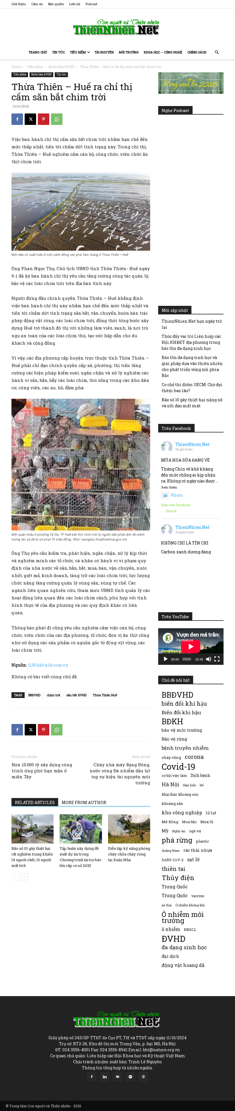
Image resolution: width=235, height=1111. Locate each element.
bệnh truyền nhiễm (185, 748)
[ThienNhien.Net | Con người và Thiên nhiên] (117, 27)
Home (16, 66)
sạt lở (193, 859)
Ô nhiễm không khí (190, 905)
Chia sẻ (171, 511)
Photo (177, 495)
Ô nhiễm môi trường (183, 917)
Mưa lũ (206, 821)
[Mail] (117, 1076)
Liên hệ (74, 4)
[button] (217, 52)
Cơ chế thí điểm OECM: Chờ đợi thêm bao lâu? (192, 387)
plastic (202, 841)
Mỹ (165, 830)
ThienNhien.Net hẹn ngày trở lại (192, 324)
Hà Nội (170, 784)
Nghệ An (178, 831)
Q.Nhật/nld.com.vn (48, 665)
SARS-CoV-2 (172, 859)
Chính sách (196, 52)
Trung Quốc (175, 895)
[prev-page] (15, 876)
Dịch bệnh (200, 775)
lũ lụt (211, 812)
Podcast (91, 4)
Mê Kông (170, 821)
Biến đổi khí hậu (181, 712)
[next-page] (24, 876)
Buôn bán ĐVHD (61, 66)
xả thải (167, 905)
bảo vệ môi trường (182, 730)
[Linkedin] (104, 1076)
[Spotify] (130, 1076)
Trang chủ (38, 52)
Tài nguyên (104, 52)
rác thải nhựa (197, 850)
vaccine (197, 895)
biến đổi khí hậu (184, 704)
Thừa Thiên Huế (105, 695)
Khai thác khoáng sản (180, 794)
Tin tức (58, 52)
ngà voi (195, 831)
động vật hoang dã (183, 965)
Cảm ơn (37, 4)
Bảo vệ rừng (174, 739)
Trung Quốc (175, 886)
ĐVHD (173, 939)
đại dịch (170, 956)
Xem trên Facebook (175, 505)
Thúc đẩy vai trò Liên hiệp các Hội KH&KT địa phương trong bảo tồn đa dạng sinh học (191, 342)
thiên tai (173, 869)
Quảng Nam (171, 850)
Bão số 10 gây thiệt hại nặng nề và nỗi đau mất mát (192, 402)
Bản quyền (56, 4)
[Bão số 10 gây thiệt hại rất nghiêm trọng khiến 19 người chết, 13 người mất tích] (32, 828)
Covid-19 (178, 766)
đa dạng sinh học (184, 947)
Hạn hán (189, 785)
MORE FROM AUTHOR (84, 802)
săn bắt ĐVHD (76, 695)
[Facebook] (17, 119)
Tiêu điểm (78, 52)
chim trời (53, 695)
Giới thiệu (18, 4)
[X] (30, 119)
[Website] (143, 1076)
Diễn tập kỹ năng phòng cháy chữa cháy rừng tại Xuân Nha (129, 854)
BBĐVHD (34, 695)
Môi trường (129, 52)
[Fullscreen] (217, 659)
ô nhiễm (171, 929)
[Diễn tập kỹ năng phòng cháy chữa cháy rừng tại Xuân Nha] (129, 828)
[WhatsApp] (56, 119)
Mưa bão (189, 821)
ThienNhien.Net (192, 444)
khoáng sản (172, 803)
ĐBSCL (190, 929)
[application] (191, 646)
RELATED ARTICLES (35, 802)
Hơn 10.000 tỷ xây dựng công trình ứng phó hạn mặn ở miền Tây (41, 770)
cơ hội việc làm (174, 775)
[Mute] (208, 659)
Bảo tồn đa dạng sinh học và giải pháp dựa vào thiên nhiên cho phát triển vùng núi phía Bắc (192, 366)
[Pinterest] (43, 119)
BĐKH (172, 721)
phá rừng (177, 840)
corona (194, 757)
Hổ (202, 785)
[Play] (166, 659)
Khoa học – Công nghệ (163, 52)
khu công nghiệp (182, 812)
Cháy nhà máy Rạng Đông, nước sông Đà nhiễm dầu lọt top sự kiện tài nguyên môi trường (120, 773)
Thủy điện (178, 878)
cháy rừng (171, 757)
